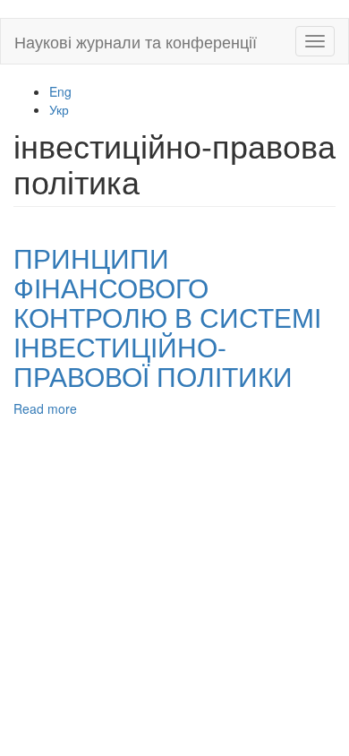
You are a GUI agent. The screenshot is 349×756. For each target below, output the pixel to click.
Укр (59, 109)
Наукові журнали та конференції (135, 41)
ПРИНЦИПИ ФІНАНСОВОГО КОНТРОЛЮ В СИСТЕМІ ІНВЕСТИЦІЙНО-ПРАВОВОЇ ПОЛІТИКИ (167, 316)
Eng (60, 91)
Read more (45, 408)
